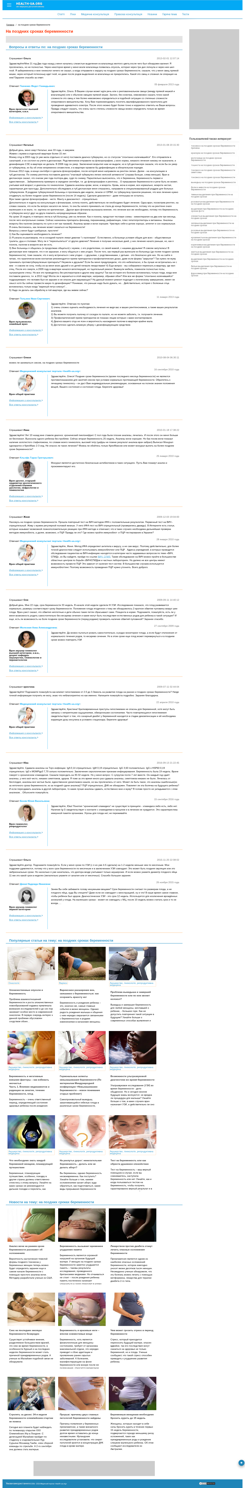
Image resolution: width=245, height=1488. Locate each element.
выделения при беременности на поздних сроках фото (212, 210)
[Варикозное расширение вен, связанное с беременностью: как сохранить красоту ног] (83, 963)
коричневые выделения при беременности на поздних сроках (213, 245)
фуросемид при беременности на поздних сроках (212, 274)
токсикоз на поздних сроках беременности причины (213, 147)
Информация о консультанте (25, 117)
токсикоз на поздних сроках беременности (213, 177)
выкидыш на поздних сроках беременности (213, 182)
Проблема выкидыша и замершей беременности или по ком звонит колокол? (130, 995)
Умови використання (17, 1483)
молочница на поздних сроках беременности (206, 159)
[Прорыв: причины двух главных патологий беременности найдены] (83, 1393)
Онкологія (13, 983)
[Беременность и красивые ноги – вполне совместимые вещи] (83, 1309)
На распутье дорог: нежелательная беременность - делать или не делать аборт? (81, 1164)
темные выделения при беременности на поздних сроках (212, 195)
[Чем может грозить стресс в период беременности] (134, 1309)
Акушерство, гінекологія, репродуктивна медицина (131, 984)
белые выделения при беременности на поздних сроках (211, 267)
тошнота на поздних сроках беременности (213, 165)
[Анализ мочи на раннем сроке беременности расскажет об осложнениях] (33, 1225)
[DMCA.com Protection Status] (207, 1484)
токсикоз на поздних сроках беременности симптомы (213, 171)
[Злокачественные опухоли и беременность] (33, 963)
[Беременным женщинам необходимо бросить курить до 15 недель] (134, 1393)
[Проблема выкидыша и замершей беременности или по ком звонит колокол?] (134, 963)
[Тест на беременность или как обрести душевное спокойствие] (134, 1132)
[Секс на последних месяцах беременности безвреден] (33, 1309)
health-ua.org (30, 5)
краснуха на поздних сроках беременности (213, 153)
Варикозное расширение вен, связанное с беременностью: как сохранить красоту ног (79, 993)
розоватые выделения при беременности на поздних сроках (212, 202)
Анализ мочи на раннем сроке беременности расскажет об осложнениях (26, 1249)
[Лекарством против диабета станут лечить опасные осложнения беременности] (134, 1225)
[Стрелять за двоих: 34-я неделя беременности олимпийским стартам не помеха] (33, 1393)
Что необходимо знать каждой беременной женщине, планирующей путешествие (31, 1164)
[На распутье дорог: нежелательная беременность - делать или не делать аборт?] (83, 1132)
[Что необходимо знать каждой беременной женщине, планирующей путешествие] (33, 1132)
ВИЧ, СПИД (104, 556)
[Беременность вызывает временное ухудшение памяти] (83, 1225)
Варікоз (63, 983)
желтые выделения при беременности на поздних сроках (212, 253)
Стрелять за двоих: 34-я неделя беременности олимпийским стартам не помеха (31, 1418)
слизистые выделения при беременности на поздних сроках (213, 217)
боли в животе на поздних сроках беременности (208, 188)
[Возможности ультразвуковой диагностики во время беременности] (134, 1047)
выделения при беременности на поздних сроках (212, 260)
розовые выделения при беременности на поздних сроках (212, 231)
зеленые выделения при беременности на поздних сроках (212, 224)
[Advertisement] (214, 79)
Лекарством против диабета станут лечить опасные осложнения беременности (131, 1249)
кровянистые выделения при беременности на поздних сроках (213, 238)
